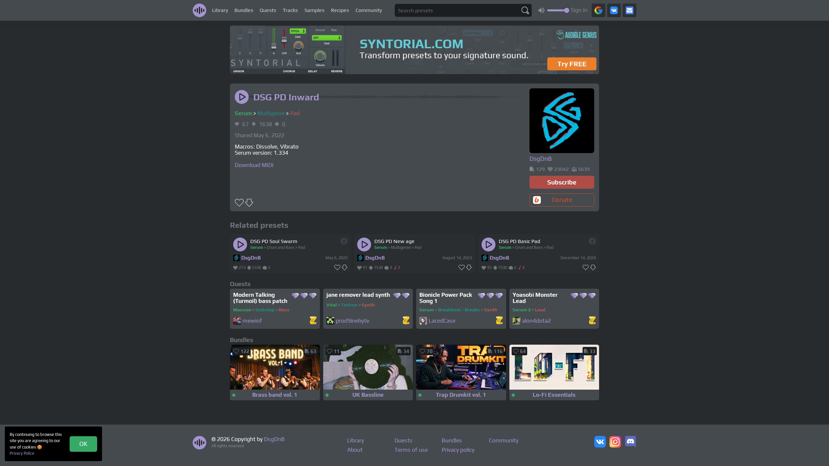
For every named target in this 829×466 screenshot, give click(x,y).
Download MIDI (254, 165)
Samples (314, 10)
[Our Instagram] (615, 442)
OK (83, 443)
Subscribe (561, 182)
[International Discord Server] (630, 442)
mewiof (252, 321)
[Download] (344, 268)
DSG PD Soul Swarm (273, 241)
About (355, 450)
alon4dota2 (536, 321)
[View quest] (313, 321)
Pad (295, 113)
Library (220, 10)
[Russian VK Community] (600, 442)
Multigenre (271, 113)
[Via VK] (614, 10)
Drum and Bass (280, 247)
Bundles (243, 10)
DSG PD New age (394, 241)
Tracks (290, 10)
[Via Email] (629, 10)
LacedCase (442, 321)
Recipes (340, 10)
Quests (268, 10)
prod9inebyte (352, 321)
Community (369, 10)
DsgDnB (251, 258)
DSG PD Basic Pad (519, 241)
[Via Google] (598, 10)
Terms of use (411, 450)
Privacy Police (22, 453)
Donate (562, 199)
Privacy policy (458, 450)
